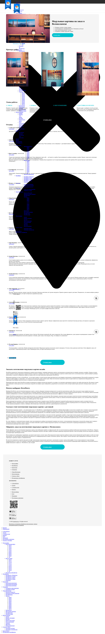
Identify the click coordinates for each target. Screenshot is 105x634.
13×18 (28, 164)
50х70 (23, 104)
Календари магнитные (28, 184)
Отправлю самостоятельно (29, 189)
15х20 (28, 152)
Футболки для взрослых (29, 229)
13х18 (28, 150)
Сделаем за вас (15, 487)
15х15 (28, 151)
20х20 (23, 92)
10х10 (28, 147)
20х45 (23, 98)
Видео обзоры (15, 492)
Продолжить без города (19, 43)
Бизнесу (14, 489)
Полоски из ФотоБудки (29, 174)
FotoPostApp (16, 521)
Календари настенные (11, 585)
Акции (13, 485)
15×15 (28, 165)
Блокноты (26, 181)
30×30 (28, 170)
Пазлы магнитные (21, 128)
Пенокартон (26, 210)
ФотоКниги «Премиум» (22, 51)
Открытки (14, 469)
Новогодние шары (28, 220)
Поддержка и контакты (17, 498)
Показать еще (13, 357)
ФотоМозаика (22, 90)
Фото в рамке (9, 558)
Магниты (21, 126)
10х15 (28, 148)
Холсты (21, 91)
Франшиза (14, 496)
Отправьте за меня (28, 190)
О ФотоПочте (15, 483)
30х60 (23, 99)
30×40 (23, 43)
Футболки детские (21, 133)
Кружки (21, 118)
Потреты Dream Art (28, 192)
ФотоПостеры (27, 213)
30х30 (23, 95)
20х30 (23, 94)
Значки (7, 616)
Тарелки (21, 125)
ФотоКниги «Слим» (28, 178)
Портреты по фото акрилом (30, 194)
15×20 (28, 166)
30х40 (23, 96)
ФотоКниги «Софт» (28, 180)
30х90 (23, 100)
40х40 (23, 101)
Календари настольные (29, 185)
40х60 (23, 103)
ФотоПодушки (27, 214)
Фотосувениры (15, 474)
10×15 (28, 162)
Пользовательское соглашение (16, 525)
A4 (22, 44)
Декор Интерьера (16, 472)
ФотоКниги (15, 465)
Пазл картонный (21, 123)
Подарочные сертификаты (18, 478)
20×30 (28, 169)
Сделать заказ (56, 35)
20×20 (28, 167)
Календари (14, 467)
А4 (9, 557)
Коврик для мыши (10, 618)
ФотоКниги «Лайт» (28, 179)
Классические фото (28, 146)
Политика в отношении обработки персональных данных (23, 524)
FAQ (13, 494)
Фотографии (15, 463)
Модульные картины (28, 212)
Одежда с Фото (15, 476)
